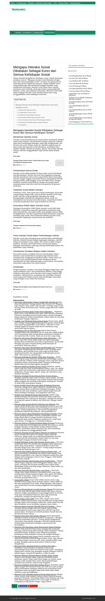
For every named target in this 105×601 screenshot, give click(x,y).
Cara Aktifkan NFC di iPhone (78, 81)
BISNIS (18, 33)
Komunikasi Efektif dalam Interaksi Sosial (32, 117)
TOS (55, 3)
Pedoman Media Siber (44, 3)
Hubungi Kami (75, 3)
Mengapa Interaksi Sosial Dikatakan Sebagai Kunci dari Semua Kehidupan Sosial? (37, 106)
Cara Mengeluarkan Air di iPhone (80, 76)
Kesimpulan (22, 125)
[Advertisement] (64, 17)
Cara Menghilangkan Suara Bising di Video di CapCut (80, 118)
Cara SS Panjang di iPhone (78, 86)
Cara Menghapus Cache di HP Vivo (80, 122)
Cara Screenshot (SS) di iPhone (79, 91)
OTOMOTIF (27, 33)
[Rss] (94, 3)
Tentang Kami (21, 3)
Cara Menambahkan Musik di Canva (79, 106)
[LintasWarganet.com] (18, 9)
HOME (12, 32)
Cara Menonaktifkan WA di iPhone (80, 88)
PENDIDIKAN (50, 33)
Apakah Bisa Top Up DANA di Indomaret (79, 94)
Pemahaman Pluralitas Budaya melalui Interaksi (33, 122)
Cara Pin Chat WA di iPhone (78, 78)
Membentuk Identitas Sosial (27, 110)
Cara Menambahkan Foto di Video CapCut (80, 110)
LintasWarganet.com (88, 598)
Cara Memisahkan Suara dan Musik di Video (81, 102)
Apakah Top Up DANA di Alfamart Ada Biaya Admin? (80, 98)
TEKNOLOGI (38, 33)
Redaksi (31, 3)
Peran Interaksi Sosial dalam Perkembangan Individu (35, 120)
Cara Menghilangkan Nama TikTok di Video (80, 114)
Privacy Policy (63, 3)
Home (12, 3)
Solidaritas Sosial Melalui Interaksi (29, 115)
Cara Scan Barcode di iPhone (78, 83)
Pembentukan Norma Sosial (27, 112)
